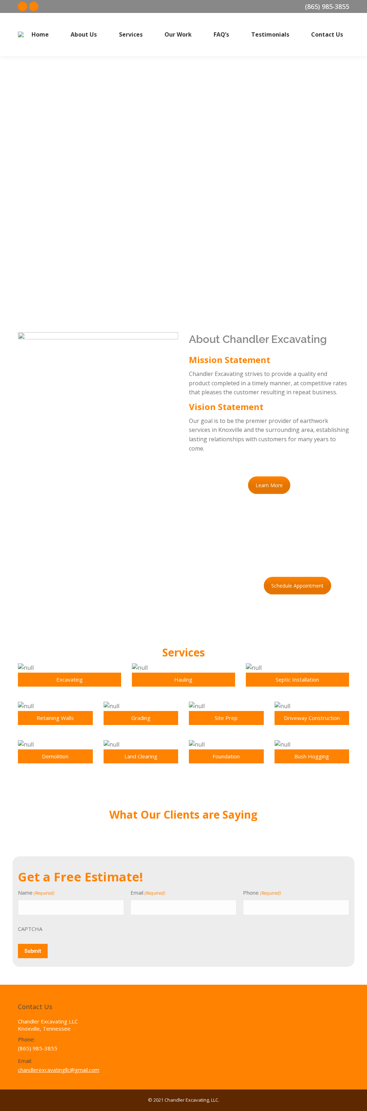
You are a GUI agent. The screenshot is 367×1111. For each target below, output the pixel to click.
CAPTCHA (30, 928)
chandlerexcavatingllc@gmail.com (58, 1069)
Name (36, 892)
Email (147, 892)
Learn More (269, 485)
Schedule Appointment (297, 585)
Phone (262, 892)
